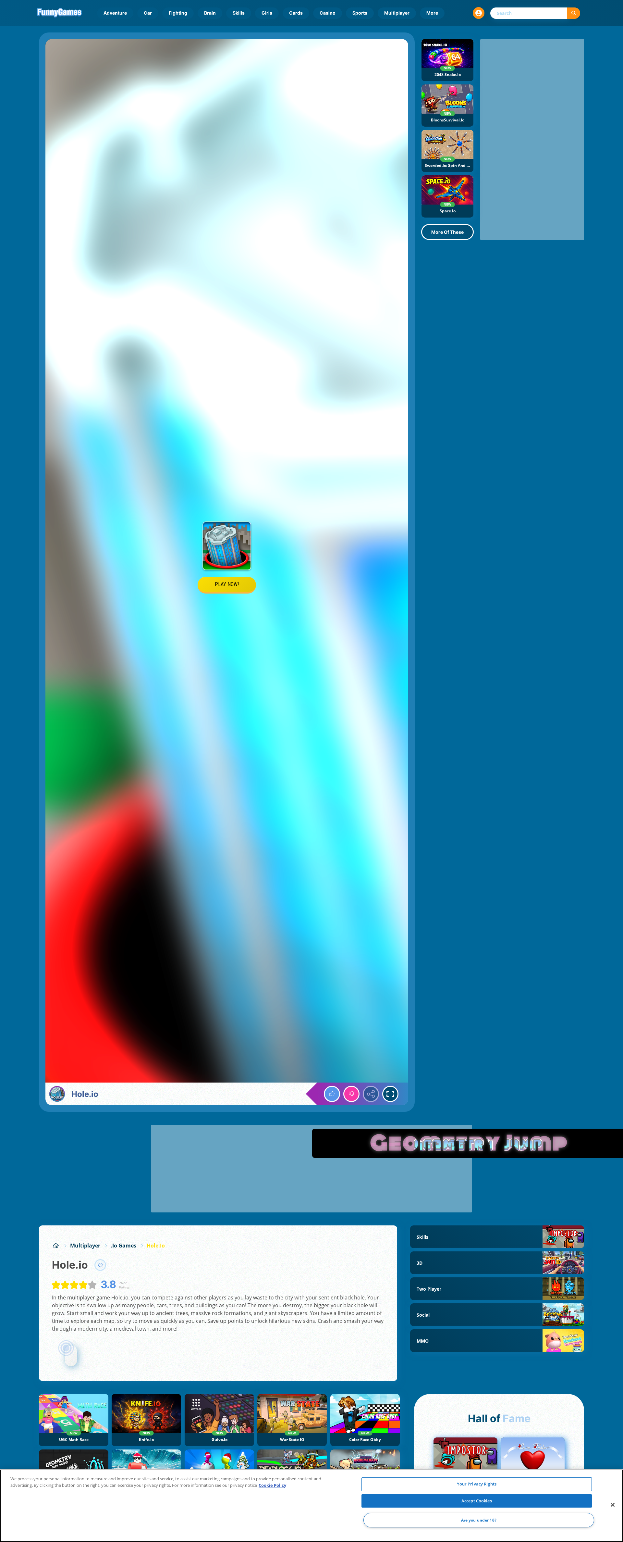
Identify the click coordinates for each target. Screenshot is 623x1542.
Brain (210, 13)
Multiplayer (396, 13)
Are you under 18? (478, 1520)
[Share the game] (371, 1094)
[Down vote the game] (351, 1094)
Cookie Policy (272, 1485)
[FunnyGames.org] (56, 1245)
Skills (239, 13)
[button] (478, 13)
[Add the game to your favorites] (100, 1265)
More (432, 13)
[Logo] (59, 13)
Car (148, 13)
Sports (359, 13)
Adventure (115, 13)
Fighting (178, 13)
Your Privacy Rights (476, 1484)
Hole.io (156, 1245)
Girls (267, 13)
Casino (328, 13)
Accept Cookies (476, 1501)
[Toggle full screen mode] (390, 1094)
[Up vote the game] (332, 1094)
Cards (296, 13)
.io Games (123, 1245)
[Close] (612, 1505)
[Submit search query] (573, 13)
